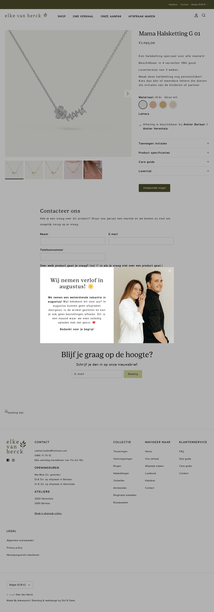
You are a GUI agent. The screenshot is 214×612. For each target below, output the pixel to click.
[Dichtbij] (169, 271)
